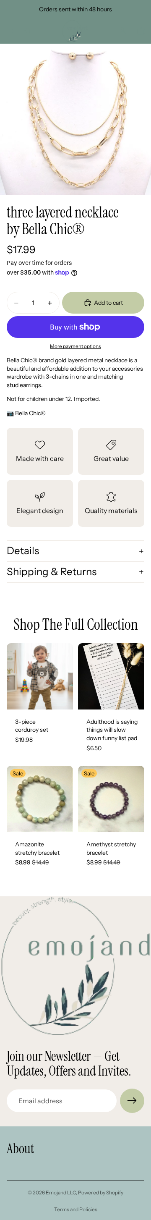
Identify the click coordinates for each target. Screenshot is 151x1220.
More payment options (75, 346)
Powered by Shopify (100, 1192)
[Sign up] (132, 1101)
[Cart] (141, 31)
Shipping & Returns (51, 571)
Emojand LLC (61, 1192)
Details (23, 551)
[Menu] (9, 31)
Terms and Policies (75, 1209)
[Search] (27, 31)
